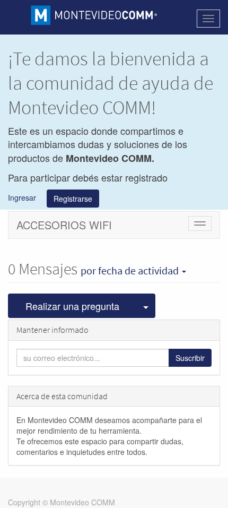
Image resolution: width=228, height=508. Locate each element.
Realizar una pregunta (72, 306)
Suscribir (190, 357)
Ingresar (22, 197)
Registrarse (73, 198)
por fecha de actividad (131, 270)
